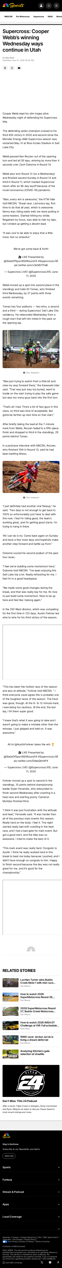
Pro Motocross (22, 16)
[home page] (13, 6)
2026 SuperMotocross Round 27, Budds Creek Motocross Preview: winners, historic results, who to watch (38, 1010)
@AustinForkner (24, 744)
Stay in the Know (11, 1144)
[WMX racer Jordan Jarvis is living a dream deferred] (11, 1039)
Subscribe (9, 1156)
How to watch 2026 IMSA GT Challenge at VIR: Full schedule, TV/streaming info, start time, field (39, 1024)
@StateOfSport (13, 261)
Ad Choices (18, 1239)
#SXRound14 (29, 261)
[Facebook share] (5, 68)
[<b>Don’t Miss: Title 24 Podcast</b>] (31, 1081)
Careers (15, 1237)
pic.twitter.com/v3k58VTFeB (31, 265)
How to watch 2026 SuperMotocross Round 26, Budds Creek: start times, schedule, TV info (36, 996)
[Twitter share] (12, 68)
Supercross (38, 16)
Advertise (7, 1237)
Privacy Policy (30, 1239)
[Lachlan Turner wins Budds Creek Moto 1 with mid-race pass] (11, 982)
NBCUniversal (19, 1246)
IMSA (50, 16)
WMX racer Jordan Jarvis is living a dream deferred (36, 1038)
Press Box (7, 1239)
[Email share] (19, 68)
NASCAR (8, 16)
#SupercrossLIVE (48, 261)
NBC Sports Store (50, 1237)
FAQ (39, 1237)
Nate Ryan (9, 58)
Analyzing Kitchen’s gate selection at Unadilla (35, 1053)
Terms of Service (43, 1242)
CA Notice (30, 1242)
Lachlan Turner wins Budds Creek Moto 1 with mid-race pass (36, 981)
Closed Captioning (28, 1237)
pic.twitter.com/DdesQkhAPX (31, 760)
